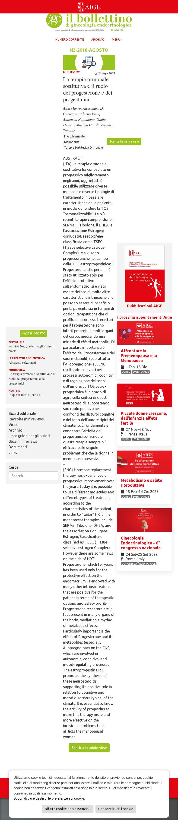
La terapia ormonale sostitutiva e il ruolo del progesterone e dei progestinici (32, 378)
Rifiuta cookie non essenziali (67, 809)
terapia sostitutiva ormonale (83, 147)
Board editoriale (22, 413)
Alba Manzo (72, 108)
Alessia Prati (89, 113)
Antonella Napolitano (79, 119)
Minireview (71, 72)
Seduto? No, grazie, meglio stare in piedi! (32, 348)
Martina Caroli (87, 124)
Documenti (18, 447)
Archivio (98, 39)
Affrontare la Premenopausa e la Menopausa (139, 356)
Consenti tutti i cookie (115, 809)
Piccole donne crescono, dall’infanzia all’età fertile (144, 418)
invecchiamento (74, 136)
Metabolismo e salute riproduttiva (141, 482)
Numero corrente (69, 39)
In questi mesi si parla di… (27, 394)
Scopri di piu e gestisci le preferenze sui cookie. (49, 798)
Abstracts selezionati (22, 362)
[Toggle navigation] (3, 1)
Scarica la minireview (124, 141)
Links (13, 452)
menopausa (71, 141)
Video (14, 425)
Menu (116, 39)
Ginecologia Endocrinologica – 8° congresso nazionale (141, 543)
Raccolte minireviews (26, 419)
